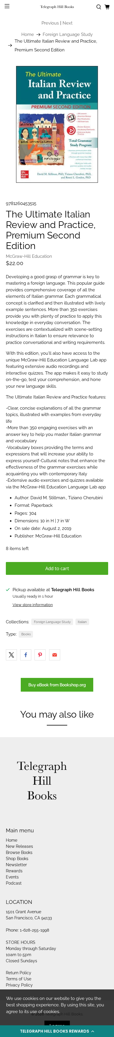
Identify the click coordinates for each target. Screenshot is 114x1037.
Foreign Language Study (68, 34)
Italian (82, 622)
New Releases (19, 846)
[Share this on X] (11, 654)
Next (67, 23)
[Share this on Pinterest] (40, 654)
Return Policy (18, 972)
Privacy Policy (19, 985)
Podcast (14, 883)
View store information (33, 605)
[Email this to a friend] (54, 654)
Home (27, 34)
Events (12, 877)
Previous (50, 23)
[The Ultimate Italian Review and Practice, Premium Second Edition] (57, 124)
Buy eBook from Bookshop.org (57, 684)
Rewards (14, 871)
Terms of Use (18, 979)
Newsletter (16, 864)
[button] (57, 1031)
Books (26, 634)
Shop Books (17, 858)
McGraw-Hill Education (29, 256)
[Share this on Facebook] (25, 654)
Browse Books (19, 852)
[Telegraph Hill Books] (57, 7)
